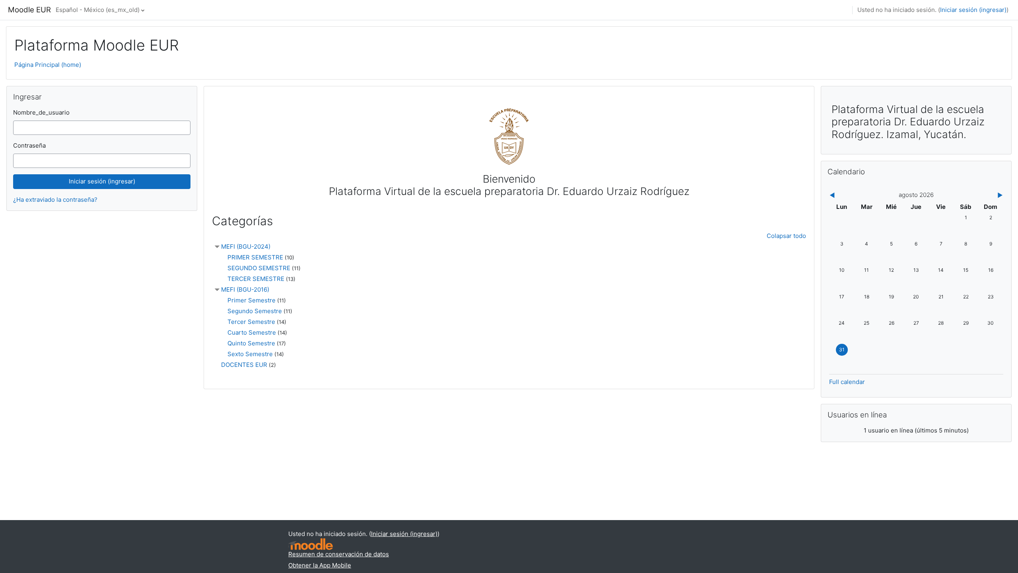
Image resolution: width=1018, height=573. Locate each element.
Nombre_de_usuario (41, 112)
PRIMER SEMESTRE (255, 257)
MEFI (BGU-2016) (245, 289)
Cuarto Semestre (251, 332)
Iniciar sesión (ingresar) (973, 10)
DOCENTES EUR (244, 364)
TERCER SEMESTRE (255, 279)
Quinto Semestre (251, 343)
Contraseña (29, 145)
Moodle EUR (29, 9)
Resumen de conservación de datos (338, 554)
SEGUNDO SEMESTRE (258, 268)
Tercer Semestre (251, 321)
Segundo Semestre (254, 311)
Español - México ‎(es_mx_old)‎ (98, 10)
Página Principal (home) (47, 64)
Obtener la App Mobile (319, 565)
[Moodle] (310, 544)
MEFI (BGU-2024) (245, 246)
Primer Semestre (251, 300)
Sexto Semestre (250, 354)
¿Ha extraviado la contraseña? (55, 199)
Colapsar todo (786, 236)
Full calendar (847, 382)
